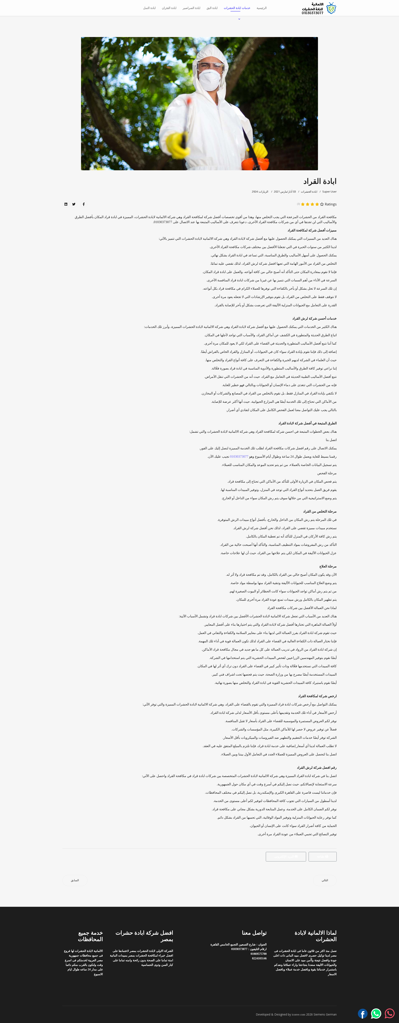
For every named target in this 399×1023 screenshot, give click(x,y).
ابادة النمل (149, 8)
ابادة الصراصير (191, 8)
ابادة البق (212, 8)
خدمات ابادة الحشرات (237, 8)
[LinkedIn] (65, 204)
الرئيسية (262, 8)
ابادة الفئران (169, 8)
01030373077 (238, 456)
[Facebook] (83, 204)
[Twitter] (73, 204)
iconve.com (298, 1014)
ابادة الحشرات (309, 191)
